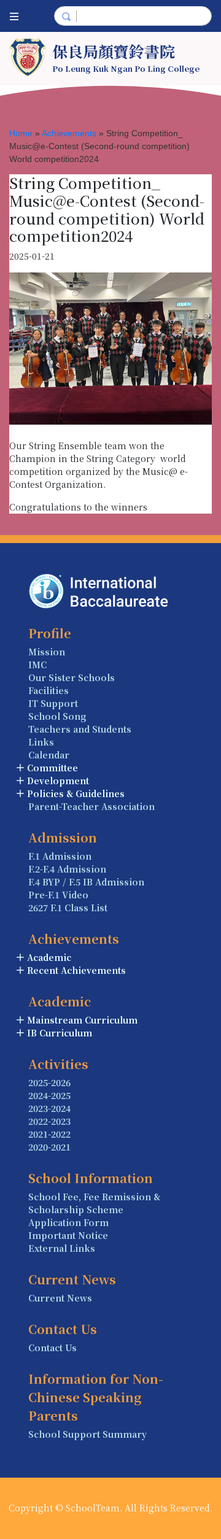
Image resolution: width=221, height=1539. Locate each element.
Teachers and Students (79, 729)
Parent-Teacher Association (91, 806)
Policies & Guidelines (76, 793)
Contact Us (52, 1347)
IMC (37, 664)
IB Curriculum (59, 1033)
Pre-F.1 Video (58, 895)
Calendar (48, 755)
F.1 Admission (59, 856)
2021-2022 (49, 1134)
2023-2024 (49, 1108)
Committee (52, 768)
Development (58, 780)
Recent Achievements (76, 970)
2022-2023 (49, 1121)
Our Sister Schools (71, 677)
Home (21, 133)
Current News (60, 1298)
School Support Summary (87, 1434)
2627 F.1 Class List (67, 907)
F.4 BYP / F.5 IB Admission (86, 882)
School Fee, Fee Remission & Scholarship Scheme (94, 1203)
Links (41, 742)
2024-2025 (49, 1095)
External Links (61, 1248)
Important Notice (68, 1235)
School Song (57, 716)
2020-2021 (49, 1147)
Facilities (48, 690)
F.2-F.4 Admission (67, 869)
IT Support (53, 703)
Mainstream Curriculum (82, 1020)
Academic (49, 957)
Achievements (69, 133)
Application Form (68, 1222)
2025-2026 (49, 1082)
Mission (46, 652)
